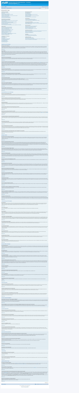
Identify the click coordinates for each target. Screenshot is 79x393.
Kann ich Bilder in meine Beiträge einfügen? (6, 38)
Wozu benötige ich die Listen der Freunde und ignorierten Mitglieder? (32, 22)
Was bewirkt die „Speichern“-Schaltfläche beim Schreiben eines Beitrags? (9, 33)
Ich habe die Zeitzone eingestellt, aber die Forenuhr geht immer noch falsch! (9, 21)
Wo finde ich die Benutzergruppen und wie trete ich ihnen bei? (31, 14)
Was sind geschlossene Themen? (5, 41)
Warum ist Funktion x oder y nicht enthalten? (29, 38)
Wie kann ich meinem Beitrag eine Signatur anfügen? (7, 28)
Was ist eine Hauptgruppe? (28, 16)
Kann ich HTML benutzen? (4, 37)
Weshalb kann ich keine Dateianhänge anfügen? (6, 31)
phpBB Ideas (35, 367)
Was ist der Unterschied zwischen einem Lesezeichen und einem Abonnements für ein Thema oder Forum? (36, 30)
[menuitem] (6, 6)
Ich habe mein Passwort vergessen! (5, 16)
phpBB (22, 385)
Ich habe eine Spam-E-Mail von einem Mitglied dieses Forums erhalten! (32, 20)
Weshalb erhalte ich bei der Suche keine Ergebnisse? (30, 26)
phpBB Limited (42, 112)
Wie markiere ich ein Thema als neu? (5, 34)
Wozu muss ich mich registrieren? (5, 12)
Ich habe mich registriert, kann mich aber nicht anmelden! (7, 14)
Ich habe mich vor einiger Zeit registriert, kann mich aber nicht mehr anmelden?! (9, 15)
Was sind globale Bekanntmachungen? (5, 39)
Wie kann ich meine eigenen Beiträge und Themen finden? (31, 28)
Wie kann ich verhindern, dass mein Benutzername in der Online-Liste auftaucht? (10, 20)
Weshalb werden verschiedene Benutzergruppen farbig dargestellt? (32, 15)
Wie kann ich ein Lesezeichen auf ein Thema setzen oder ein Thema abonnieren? (33, 31)
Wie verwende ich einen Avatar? (5, 23)
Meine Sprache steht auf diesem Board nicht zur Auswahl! (7, 22)
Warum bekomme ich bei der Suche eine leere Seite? (30, 27)
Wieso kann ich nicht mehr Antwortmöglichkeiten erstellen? (7, 29)
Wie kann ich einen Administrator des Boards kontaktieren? (31, 39)
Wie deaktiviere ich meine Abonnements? (29, 32)
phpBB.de (47, 112)
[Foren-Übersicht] (4, 2)
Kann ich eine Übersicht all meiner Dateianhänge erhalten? (31, 35)
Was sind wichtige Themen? (4, 40)
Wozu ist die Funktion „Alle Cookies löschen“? (6, 17)
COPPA (40, 62)
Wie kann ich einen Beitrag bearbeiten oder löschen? (7, 27)
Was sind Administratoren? (28, 12)
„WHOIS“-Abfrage (6, 372)
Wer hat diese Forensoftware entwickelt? (29, 37)
